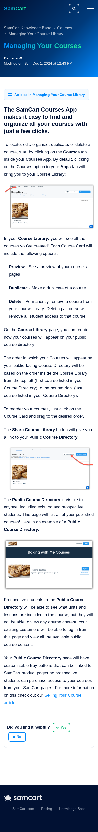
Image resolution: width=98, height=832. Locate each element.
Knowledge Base (72, 809)
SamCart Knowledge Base (27, 28)
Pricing (46, 809)
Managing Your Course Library (36, 34)
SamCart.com (23, 809)
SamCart (15, 8)
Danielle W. (13, 58)
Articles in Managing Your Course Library (49, 95)
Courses (64, 28)
